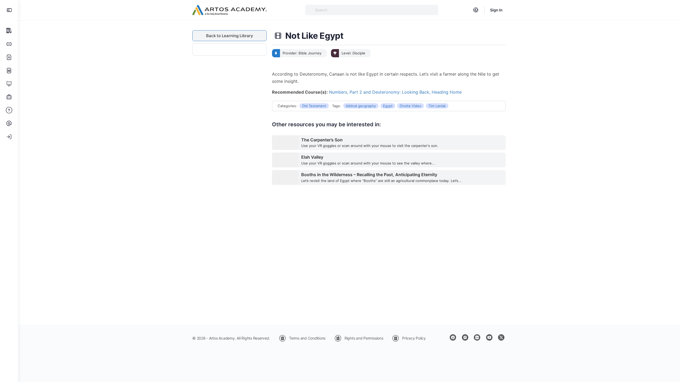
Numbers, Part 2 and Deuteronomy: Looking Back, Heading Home (395, 92)
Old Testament (314, 106)
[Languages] (475, 10)
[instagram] (465, 337)
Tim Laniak (437, 106)
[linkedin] (477, 337)
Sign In (496, 10)
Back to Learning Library (229, 35)
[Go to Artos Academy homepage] (229, 10)
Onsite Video (410, 106)
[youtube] (489, 337)
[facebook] (452, 337)
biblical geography (361, 106)
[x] (501, 337)
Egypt (388, 106)
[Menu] (9, 10)
